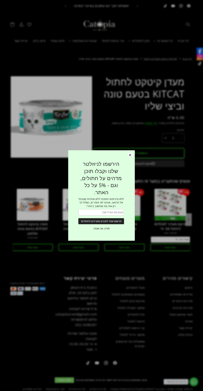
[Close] (130, 155)
